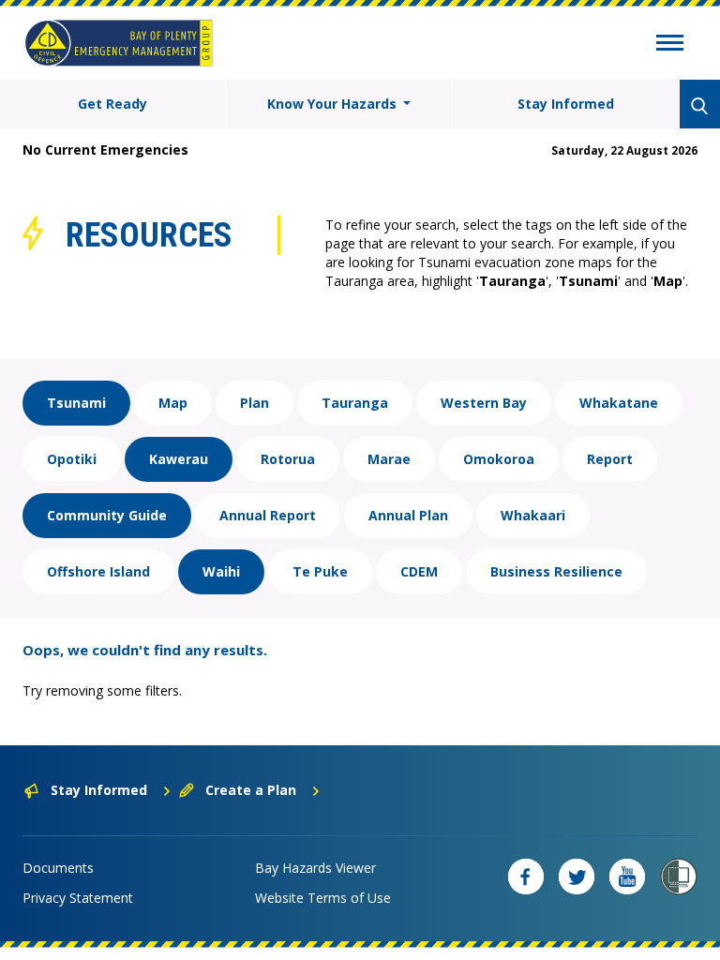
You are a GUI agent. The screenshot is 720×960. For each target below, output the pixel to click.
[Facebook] (526, 876)
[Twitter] (576, 876)
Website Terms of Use (323, 898)
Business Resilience (556, 571)
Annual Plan (408, 515)
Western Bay (484, 403)
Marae (389, 459)
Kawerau (178, 459)
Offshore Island (98, 571)
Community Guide (107, 515)
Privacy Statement (77, 898)
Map (173, 403)
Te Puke (320, 571)
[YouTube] (627, 876)
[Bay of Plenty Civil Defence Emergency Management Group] (118, 43)
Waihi (221, 571)
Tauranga (355, 403)
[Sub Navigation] (670, 45)
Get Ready (112, 103)
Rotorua (288, 459)
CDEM (419, 571)
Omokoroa (498, 459)
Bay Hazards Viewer (315, 868)
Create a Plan (251, 790)
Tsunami (76, 403)
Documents (58, 868)
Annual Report (267, 515)
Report (610, 459)
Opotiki (72, 459)
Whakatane (618, 403)
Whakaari (533, 515)
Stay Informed (566, 103)
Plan (254, 403)
